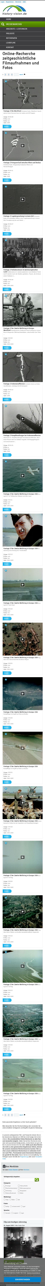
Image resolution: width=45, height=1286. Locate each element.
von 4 (21, 74)
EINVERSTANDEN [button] (22, 1279)
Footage (8, 1185)
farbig (7, 1206)
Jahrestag (9, 1190)
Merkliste (18, 2)
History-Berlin (24, 1185)
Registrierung (24, 1156)
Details (6, 126)
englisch (16, 1213)
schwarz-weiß (16, 1206)
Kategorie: (7, 1183)
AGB (24, 2)
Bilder (21, 1193)
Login (2, 2)
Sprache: (7, 1210)
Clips (7, 1199)
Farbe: (6, 1203)
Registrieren (10, 2)
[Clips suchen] (37, 1180)
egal (24, 1206)
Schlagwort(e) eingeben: (12, 1176)
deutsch (8, 1213)
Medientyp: (7, 1197)
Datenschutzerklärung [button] (33, 1273)
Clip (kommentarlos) (11, 1188)
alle (19, 1199)
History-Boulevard (11, 1193)
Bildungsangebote (25, 1188)
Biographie (23, 1190)
